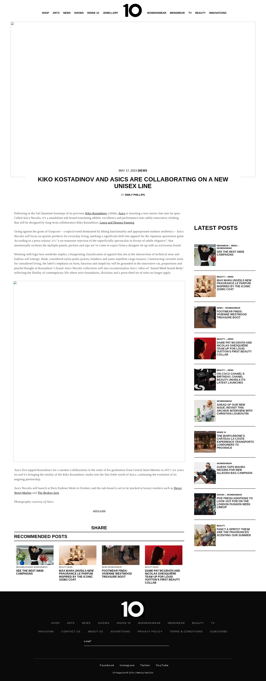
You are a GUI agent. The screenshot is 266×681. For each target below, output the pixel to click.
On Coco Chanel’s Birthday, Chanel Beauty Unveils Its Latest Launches (231, 378)
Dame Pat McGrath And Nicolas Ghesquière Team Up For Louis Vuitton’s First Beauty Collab (162, 576)
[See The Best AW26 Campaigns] (205, 255)
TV (190, 12)
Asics (121, 213)
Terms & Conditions (186, 631)
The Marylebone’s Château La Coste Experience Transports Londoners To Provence (235, 441)
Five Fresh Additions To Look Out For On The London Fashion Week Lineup (235, 503)
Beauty (200, 12)
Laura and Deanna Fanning (117, 222)
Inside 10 (93, 12)
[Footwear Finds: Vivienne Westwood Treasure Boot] (205, 317)
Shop (45, 12)
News (67, 12)
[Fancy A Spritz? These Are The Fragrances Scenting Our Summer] (205, 535)
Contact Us (71, 631)
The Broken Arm (48, 493)
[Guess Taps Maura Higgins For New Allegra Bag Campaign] (205, 473)
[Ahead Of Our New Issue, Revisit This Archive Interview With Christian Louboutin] (205, 411)
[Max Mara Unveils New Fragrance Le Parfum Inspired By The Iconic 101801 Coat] (205, 286)
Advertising (120, 631)
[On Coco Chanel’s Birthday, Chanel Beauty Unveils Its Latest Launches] (205, 379)
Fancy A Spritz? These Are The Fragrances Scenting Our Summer (234, 532)
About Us (96, 631)
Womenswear (156, 12)
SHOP (55, 622)
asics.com (99, 510)
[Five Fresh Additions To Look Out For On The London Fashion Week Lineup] (205, 504)
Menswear (177, 12)
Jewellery (110, 12)
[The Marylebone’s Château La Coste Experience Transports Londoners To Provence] (205, 442)
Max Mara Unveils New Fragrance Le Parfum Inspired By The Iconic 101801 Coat (76, 575)
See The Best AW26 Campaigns (29, 572)
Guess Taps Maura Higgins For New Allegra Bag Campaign (234, 469)
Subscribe (218, 631)
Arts (56, 12)
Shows (79, 12)
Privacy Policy (150, 631)
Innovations (217, 12)
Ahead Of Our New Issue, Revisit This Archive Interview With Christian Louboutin (234, 409)
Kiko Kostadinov (96, 213)
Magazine (46, 631)
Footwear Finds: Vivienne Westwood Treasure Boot (117, 573)
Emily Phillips (135, 194)
